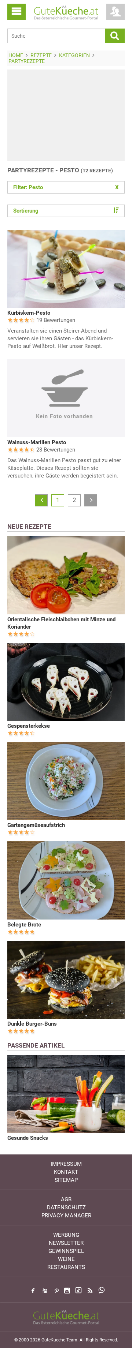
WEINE (66, 1259)
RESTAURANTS (66, 1267)
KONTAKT (66, 1172)
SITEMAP (66, 1180)
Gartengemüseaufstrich (36, 825)
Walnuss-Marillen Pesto (36, 442)
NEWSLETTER (66, 1243)
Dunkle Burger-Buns (32, 1024)
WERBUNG (66, 1235)
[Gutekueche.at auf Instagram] (67, 1290)
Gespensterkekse (28, 726)
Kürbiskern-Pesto (28, 313)
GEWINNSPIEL (66, 1251)
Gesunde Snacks (27, 1138)
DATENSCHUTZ (66, 1207)
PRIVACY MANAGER (66, 1215)
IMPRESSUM (66, 1164)
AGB (66, 1199)
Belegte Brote (24, 924)
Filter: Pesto (66, 187)
